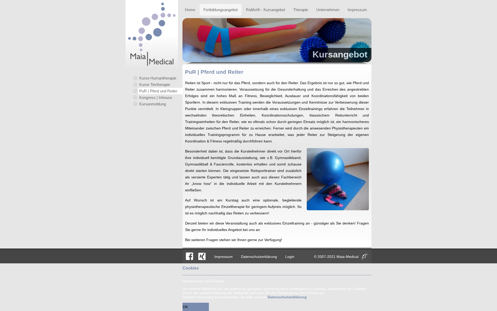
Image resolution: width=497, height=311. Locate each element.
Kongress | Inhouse (155, 97)
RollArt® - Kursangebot (265, 10)
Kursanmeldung (152, 104)
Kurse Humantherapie (157, 78)
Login (289, 257)
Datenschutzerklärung (259, 257)
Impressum (357, 10)
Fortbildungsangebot (220, 10)
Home (190, 10)
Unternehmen (327, 10)
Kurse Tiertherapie (154, 84)
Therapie (300, 10)
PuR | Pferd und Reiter (158, 91)
